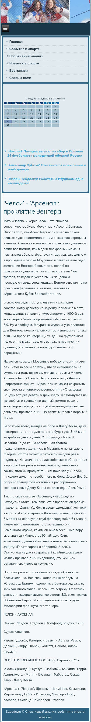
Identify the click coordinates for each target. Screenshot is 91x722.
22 (47, 117)
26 (23, 121)
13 (31, 114)
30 (55, 121)
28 (39, 121)
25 (15, 121)
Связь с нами (20, 78)
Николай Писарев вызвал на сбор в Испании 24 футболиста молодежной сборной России (45, 153)
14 (39, 114)
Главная (16, 42)
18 (15, 117)
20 (31, 117)
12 (23, 114)
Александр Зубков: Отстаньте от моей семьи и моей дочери (46, 167)
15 (47, 114)
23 (55, 117)
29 (47, 121)
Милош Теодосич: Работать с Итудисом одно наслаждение (45, 181)
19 (23, 117)
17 (8, 117)
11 (15, 114)
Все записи (18, 71)
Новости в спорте (24, 63)
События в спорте (24, 49)
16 (55, 114)
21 (39, 117)
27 (31, 121)
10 (8, 114)
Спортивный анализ (26, 56)
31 (8, 125)
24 (8, 121)
